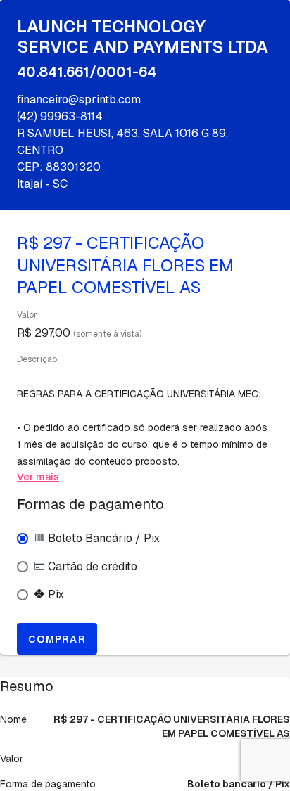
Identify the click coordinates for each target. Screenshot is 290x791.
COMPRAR (57, 639)
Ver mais (38, 476)
